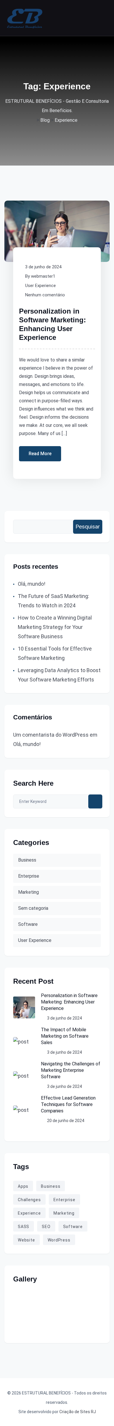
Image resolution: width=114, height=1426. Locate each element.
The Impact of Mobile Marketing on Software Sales (65, 1036)
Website (26, 1240)
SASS (23, 1226)
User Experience (40, 285)
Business (27, 860)
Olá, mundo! (31, 584)
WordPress (59, 1240)
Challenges (29, 1199)
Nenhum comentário (45, 295)
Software (28, 924)
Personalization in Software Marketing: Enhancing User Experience (69, 1002)
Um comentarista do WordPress (51, 735)
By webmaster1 (40, 276)
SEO (46, 1226)
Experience (29, 1213)
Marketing (28, 892)
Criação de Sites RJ (77, 1411)
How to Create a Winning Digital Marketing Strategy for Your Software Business (55, 627)
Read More (40, 453)
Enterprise (28, 876)
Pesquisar (87, 526)
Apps (23, 1186)
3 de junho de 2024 (43, 266)
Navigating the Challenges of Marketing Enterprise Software (70, 1070)
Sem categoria (33, 908)
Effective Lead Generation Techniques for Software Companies (68, 1104)
